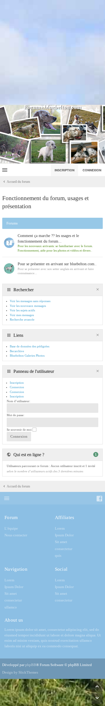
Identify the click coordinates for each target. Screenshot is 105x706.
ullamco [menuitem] (10, 607)
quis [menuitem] (58, 555)
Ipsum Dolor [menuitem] (64, 535)
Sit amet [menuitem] (61, 542)
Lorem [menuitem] (60, 528)
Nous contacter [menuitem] (15, 535)
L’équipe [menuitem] (11, 528)
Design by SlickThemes (20, 672)
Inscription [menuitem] (64, 170)
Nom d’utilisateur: (18, 401)
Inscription (17, 396)
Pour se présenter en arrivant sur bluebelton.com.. (57, 264)
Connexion (17, 392)
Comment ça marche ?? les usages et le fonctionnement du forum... (48, 238)
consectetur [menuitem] (63, 549)
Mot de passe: (15, 415)
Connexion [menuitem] (92, 170)
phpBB (30, 665)
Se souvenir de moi (19, 429)
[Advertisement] (52, 52)
